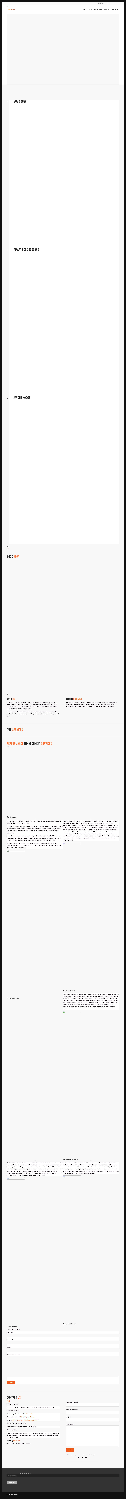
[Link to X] (105, 3)
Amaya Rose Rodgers (26, 249)
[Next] (8, 547)
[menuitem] (85, 9)
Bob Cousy (20, 101)
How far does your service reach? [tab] (16, 1423)
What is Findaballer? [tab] (13, 1404)
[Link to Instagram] (117, 3)
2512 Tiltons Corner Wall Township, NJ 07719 (25, 1420)
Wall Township (29, 1414)
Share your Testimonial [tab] (13, 1329)
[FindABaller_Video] (11, 9)
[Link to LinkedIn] (114, 3)
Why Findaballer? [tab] (12, 1430)
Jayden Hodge (22, 397)
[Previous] (7, 547)
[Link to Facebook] (108, 3)
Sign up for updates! (19, 1473)
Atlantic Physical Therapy (27, 1417)
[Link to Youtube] (111, 3)
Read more (18, 106)
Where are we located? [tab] (13, 1410)
